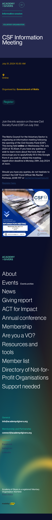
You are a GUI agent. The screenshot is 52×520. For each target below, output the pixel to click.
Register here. (9, 183)
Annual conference (24, 317)
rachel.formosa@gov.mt (37, 178)
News (9, 291)
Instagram (7, 448)
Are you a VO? (18, 335)
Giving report (17, 300)
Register (9, 101)
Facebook (7, 444)
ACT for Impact (19, 308)
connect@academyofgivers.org (17, 433)
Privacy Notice (7, 494)
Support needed (21, 386)
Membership (17, 326)
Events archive (27, 284)
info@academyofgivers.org (15, 421)
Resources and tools (20, 348)
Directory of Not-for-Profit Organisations (25, 373)
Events (10, 282)
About (9, 273)
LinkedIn (6, 452)
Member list (15, 360)
